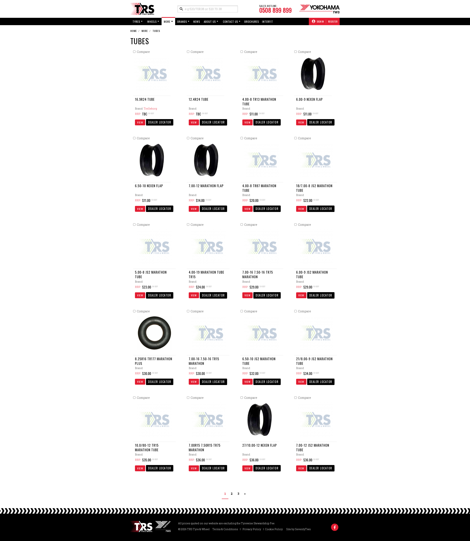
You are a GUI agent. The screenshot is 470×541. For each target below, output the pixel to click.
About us (210, 21)
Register (332, 21)
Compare (143, 52)
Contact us (230, 21)
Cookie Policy (274, 529)
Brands (182, 21)
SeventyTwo (303, 529)
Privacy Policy (252, 529)
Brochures (251, 21)
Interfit (267, 21)
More (167, 21)
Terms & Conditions (225, 529)
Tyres (136, 21)
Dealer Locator (159, 122)
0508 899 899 (275, 10)
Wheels (152, 21)
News (196, 21)
